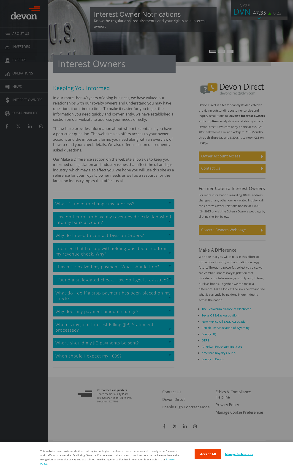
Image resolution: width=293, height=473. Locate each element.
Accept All (208, 454)
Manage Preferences (239, 454)
